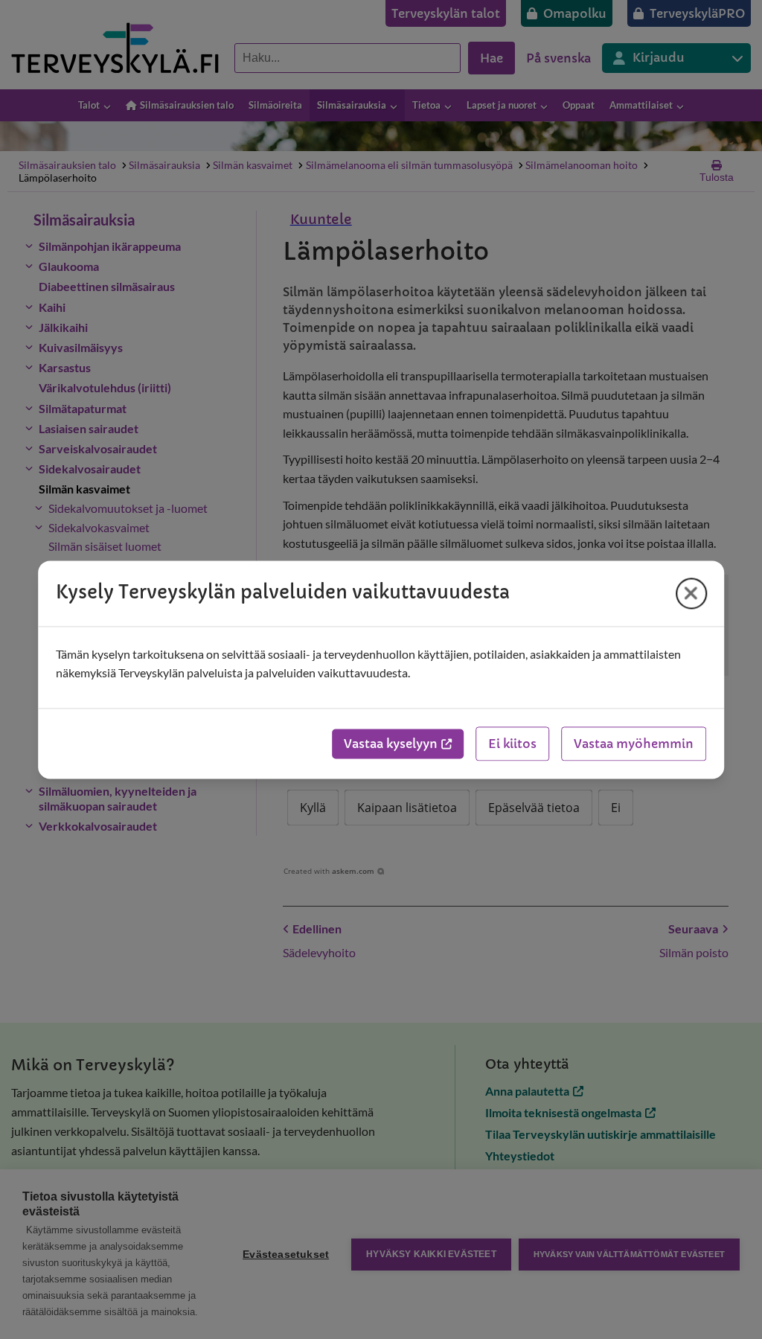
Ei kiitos (512, 743)
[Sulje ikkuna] (691, 593)
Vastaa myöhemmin (634, 743)
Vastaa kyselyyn (391, 743)
